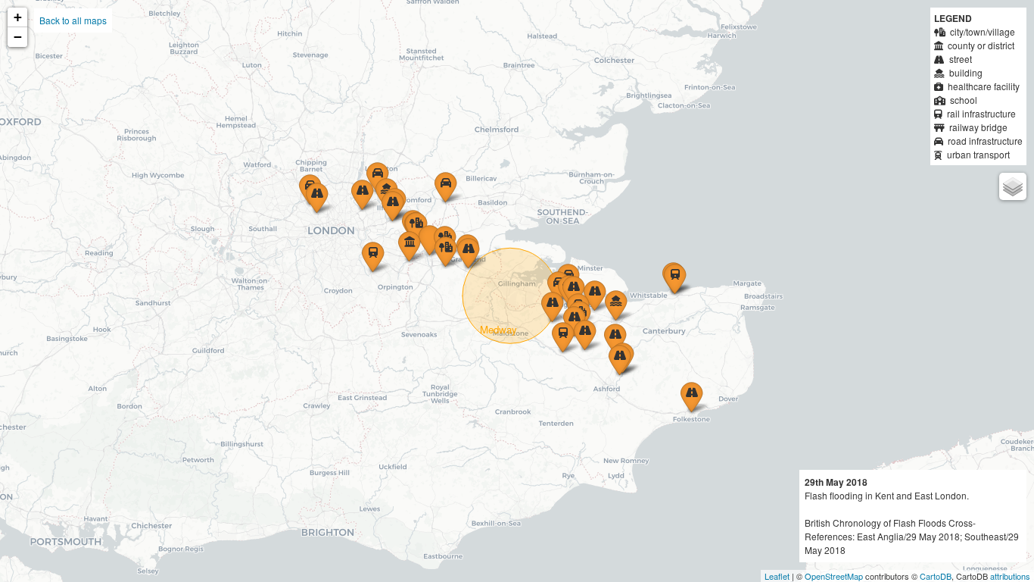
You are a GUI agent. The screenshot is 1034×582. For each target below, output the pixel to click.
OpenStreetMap (834, 576)
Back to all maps (73, 20)
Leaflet (777, 576)
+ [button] (18, 17)
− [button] (18, 37)
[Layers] (1012, 186)
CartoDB (935, 576)
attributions (1010, 576)
